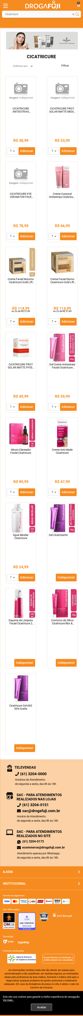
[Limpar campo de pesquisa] (75, 14)
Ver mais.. (8, 1000)
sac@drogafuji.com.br (41, 810)
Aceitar (41, 1007)
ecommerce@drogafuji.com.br (43, 847)
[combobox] (41, 14)
